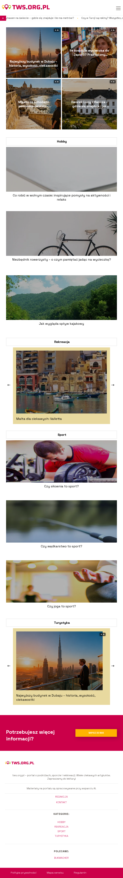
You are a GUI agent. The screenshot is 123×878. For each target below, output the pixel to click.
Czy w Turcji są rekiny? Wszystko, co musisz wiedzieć (75, 18)
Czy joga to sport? (61, 606)
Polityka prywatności (24, 872)
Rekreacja (62, 342)
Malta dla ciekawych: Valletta (39, 419)
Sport (62, 435)
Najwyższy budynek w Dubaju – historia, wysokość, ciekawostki (33, 63)
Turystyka (62, 623)
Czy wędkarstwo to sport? (61, 546)
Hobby (62, 141)
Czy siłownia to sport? (61, 486)
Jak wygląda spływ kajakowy (61, 324)
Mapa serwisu (55, 872)
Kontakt (61, 802)
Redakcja (61, 796)
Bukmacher (61, 857)
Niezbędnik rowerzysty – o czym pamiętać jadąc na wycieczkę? (61, 259)
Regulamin (80, 872)
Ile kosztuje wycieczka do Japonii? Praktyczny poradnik (89, 52)
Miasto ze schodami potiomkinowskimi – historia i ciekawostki (33, 104)
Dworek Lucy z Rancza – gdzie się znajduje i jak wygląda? (89, 104)
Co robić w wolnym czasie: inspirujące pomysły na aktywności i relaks (61, 197)
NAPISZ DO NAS (96, 733)
